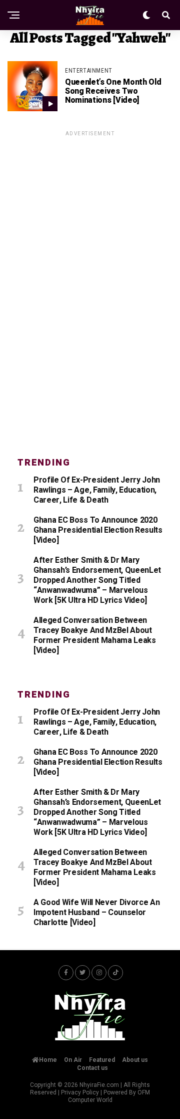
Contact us (92, 1067)
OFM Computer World (109, 1096)
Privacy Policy (80, 1092)
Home (48, 1059)
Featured (102, 1059)
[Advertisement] (90, 288)
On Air (73, 1059)
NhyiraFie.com (99, 1084)
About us (135, 1059)
